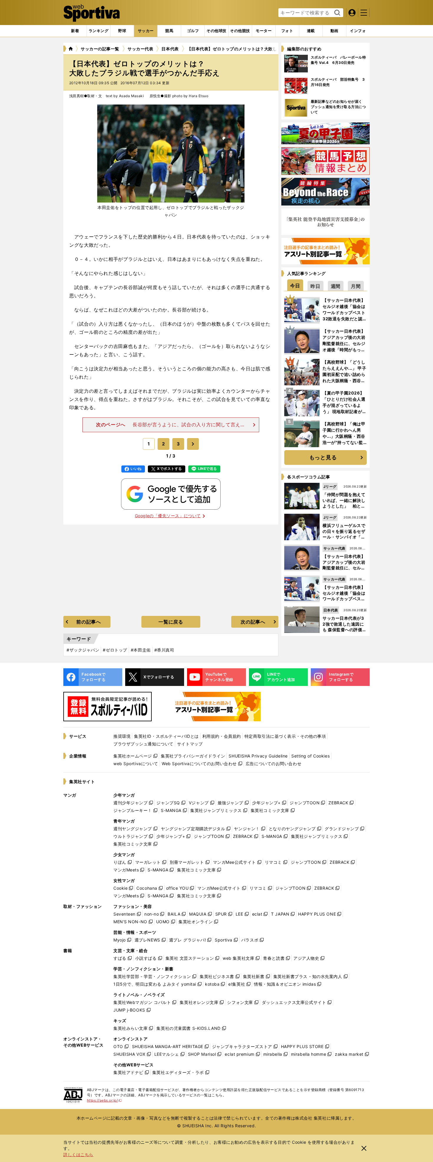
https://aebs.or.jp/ (104, 1100)
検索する (336, 13)
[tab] (122, 31)
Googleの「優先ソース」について (168, 515)
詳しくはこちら (78, 1154)
